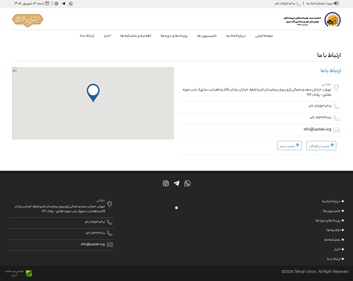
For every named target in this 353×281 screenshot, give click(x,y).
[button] (93, 93)
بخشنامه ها (332, 240)
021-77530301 (285, 4)
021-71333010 (320, 118)
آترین (14, 275)
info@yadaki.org (317, 129)
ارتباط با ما (334, 259)
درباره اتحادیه (331, 201)
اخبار (337, 249)
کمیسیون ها (332, 211)
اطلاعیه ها (334, 230)
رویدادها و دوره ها (328, 220)
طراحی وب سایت (14, 271)
